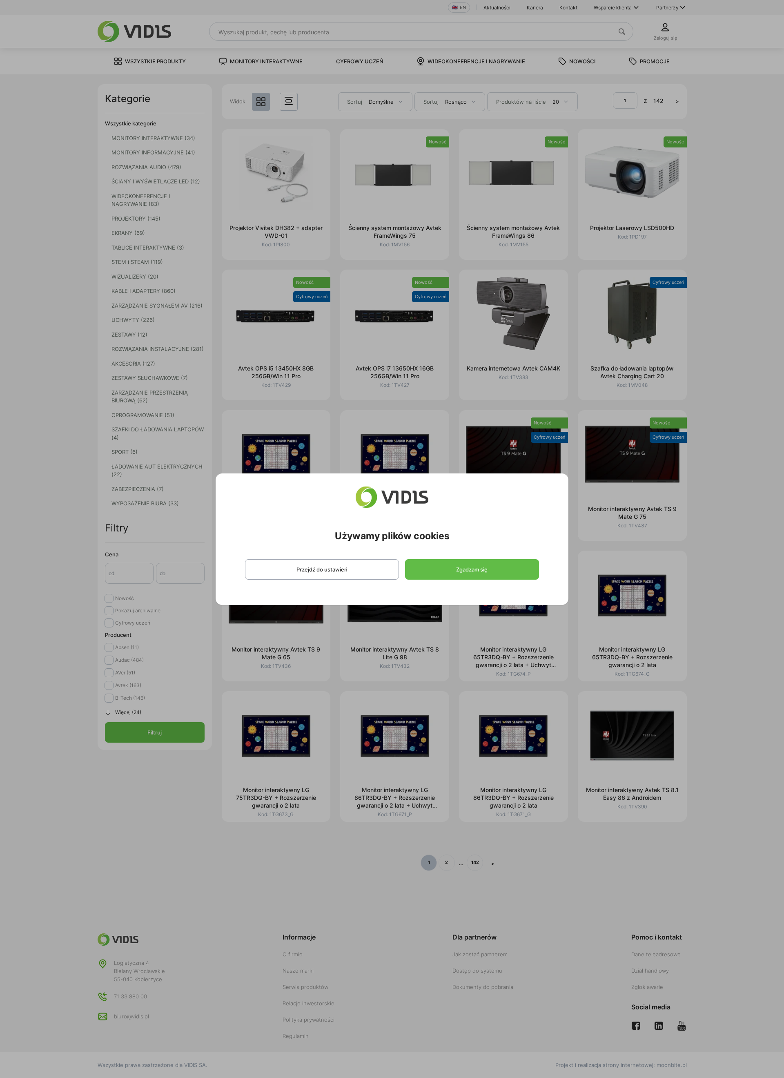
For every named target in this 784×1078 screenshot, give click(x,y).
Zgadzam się (472, 569)
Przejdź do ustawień (321, 569)
